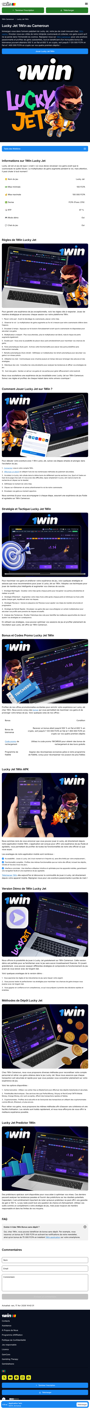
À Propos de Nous (10, 1330)
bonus (35, 710)
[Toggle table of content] (84, 148)
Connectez (8, 468)
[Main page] (9, 4)
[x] (4, 1377)
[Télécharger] (45, 1404)
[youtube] (10, 1377)
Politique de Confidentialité (14, 1340)
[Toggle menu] (86, 3)
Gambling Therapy (10, 1359)
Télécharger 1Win (9, 875)
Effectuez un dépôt (11, 472)
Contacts (6, 1321)
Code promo (10, 741)
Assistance (6, 1325)
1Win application (53, 1237)
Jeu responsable (9, 1345)
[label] (4, 1371)
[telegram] (16, 1377)
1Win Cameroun (8, 19)
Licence (5, 1349)
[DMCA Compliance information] (14, 1399)
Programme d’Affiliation (12, 1335)
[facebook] (28, 1377)
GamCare (6, 1354)
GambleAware (8, 1364)
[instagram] (22, 1377)
